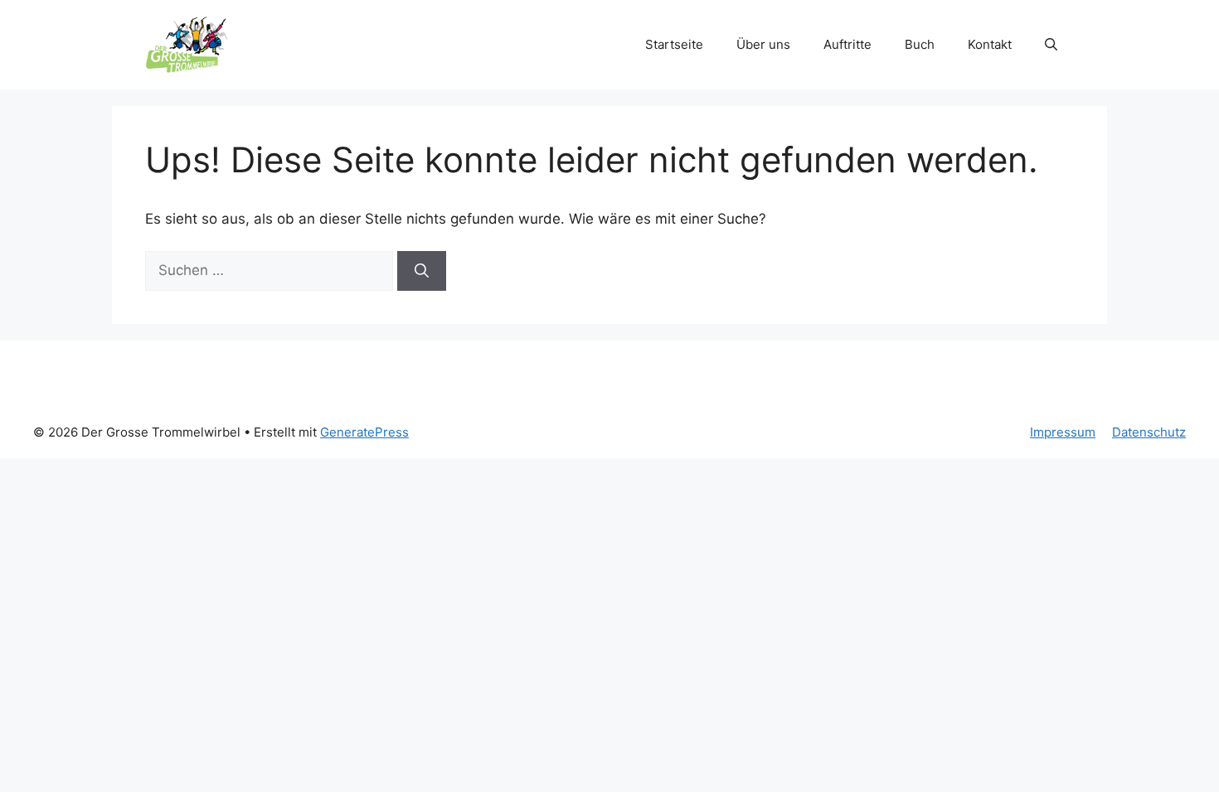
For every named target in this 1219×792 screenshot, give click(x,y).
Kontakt (990, 44)
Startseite (674, 44)
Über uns (763, 44)
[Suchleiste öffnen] (1051, 45)
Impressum (1062, 432)
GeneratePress (364, 432)
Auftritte (847, 44)
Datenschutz (1149, 432)
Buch (920, 44)
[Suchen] (421, 271)
